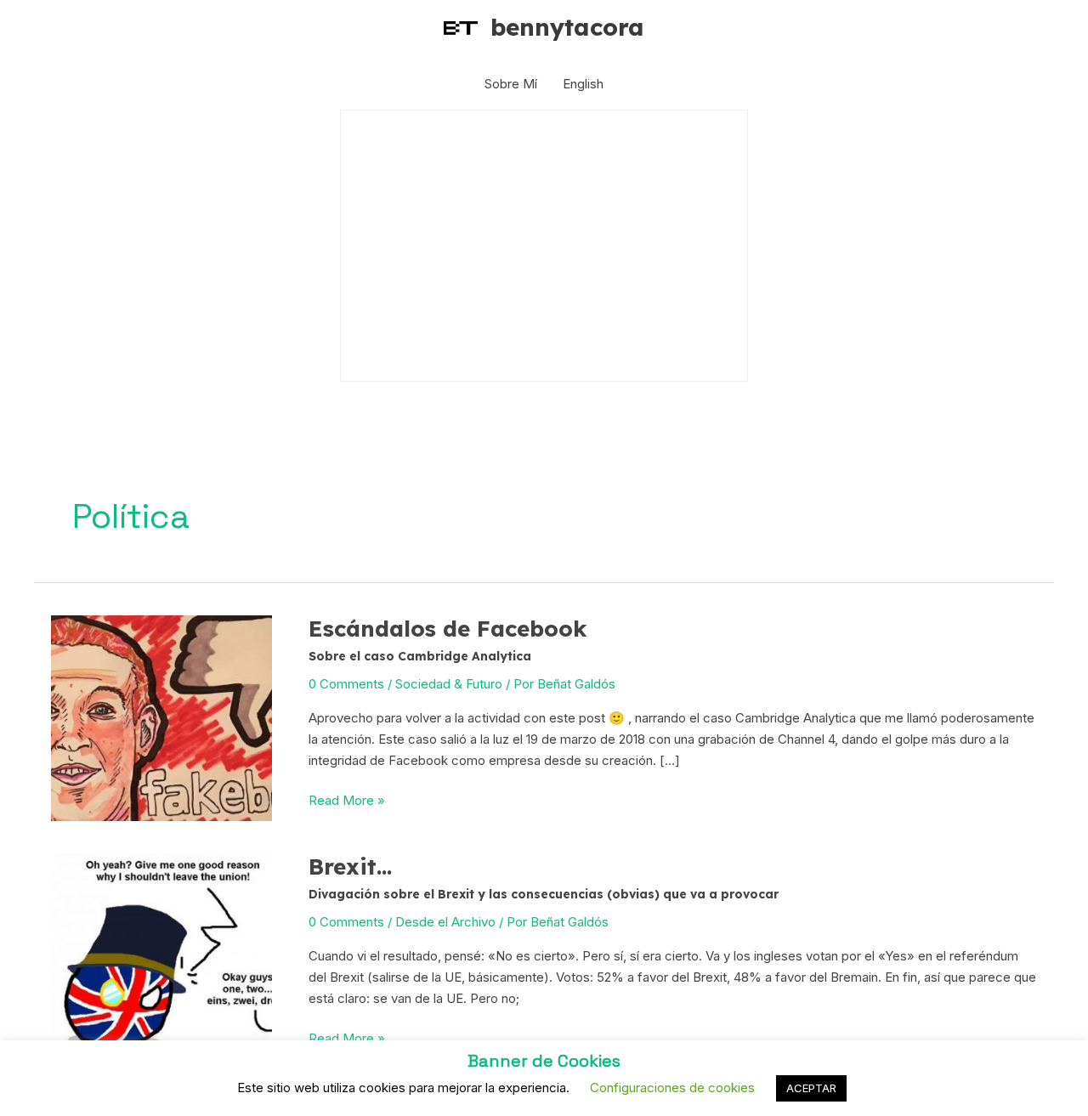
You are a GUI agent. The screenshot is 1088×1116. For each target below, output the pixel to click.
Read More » (347, 801)
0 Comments (346, 683)
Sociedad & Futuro (448, 683)
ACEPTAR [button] (811, 1088)
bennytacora (567, 27)
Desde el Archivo (445, 921)
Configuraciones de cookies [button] (672, 1087)
